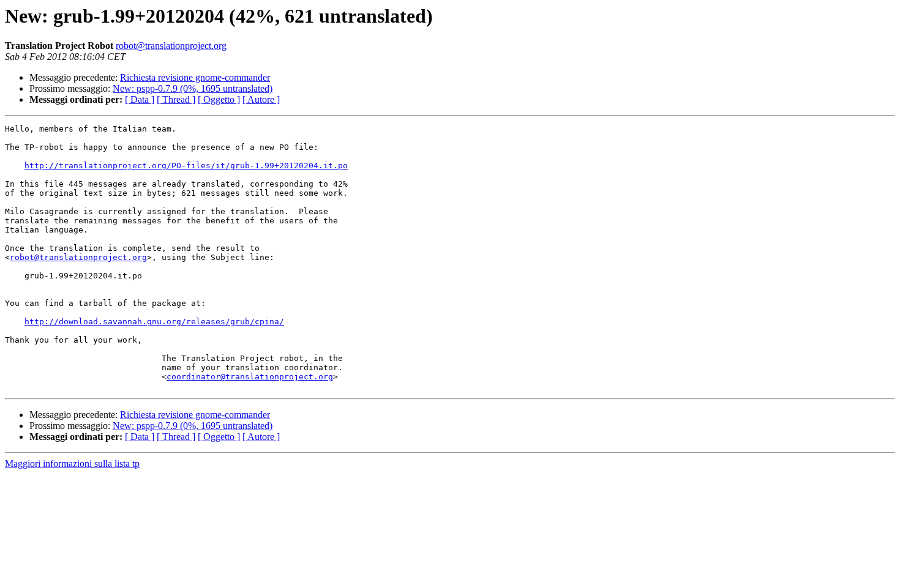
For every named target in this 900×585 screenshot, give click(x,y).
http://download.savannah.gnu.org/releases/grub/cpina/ (154, 321)
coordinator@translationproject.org (250, 376)
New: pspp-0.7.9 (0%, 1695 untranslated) (192, 88)
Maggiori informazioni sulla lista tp (72, 463)
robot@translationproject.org (171, 45)
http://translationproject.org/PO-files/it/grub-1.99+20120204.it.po (186, 165)
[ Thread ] (176, 99)
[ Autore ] (261, 99)
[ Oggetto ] (219, 99)
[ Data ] (139, 99)
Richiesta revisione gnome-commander (195, 77)
